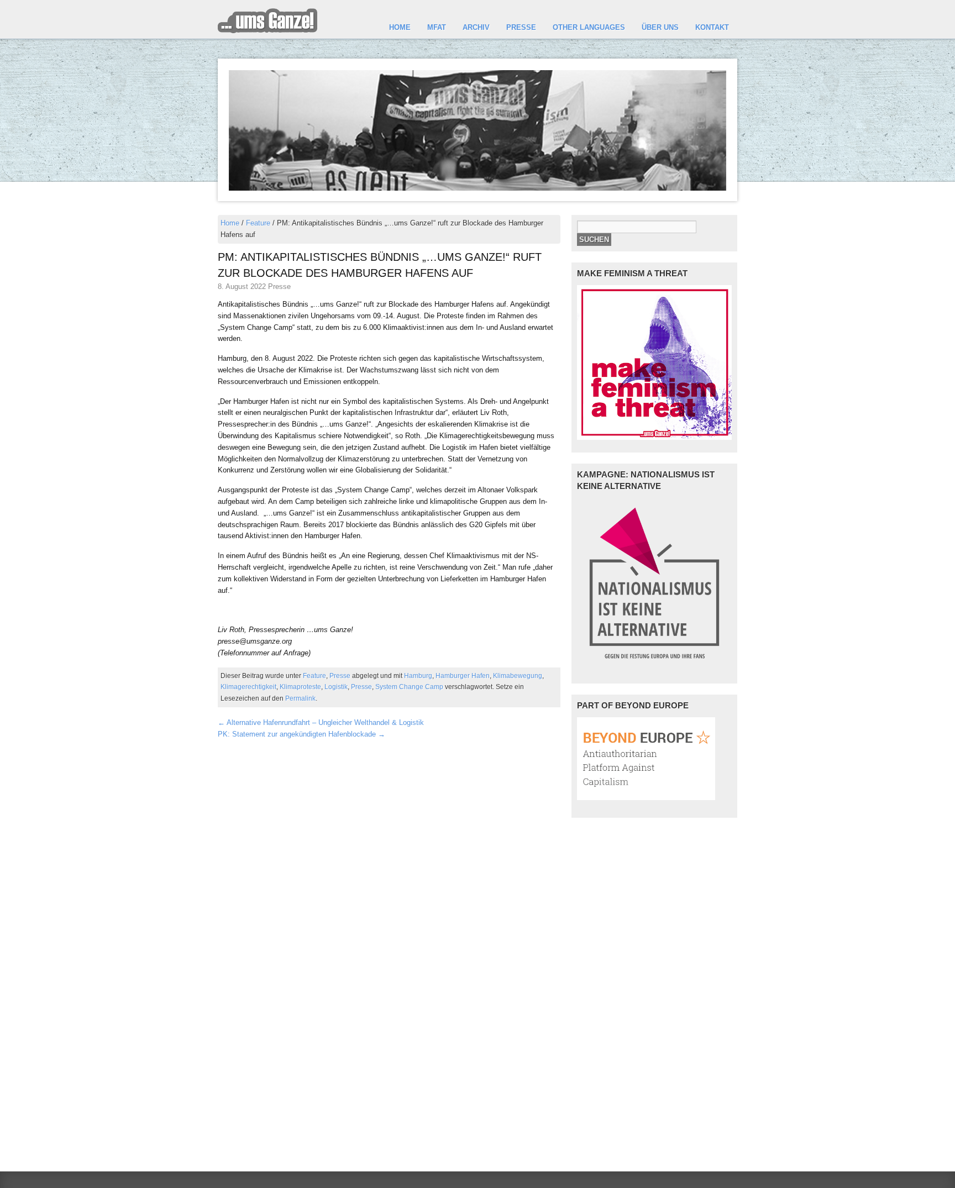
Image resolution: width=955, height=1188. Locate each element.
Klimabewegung (517, 675)
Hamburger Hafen (462, 675)
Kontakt (712, 27)
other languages (589, 27)
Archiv (476, 27)
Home (400, 27)
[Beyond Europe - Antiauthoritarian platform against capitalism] (646, 797)
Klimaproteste (300, 686)
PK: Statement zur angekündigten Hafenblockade (301, 734)
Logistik (336, 686)
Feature (258, 223)
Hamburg (418, 675)
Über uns (660, 27)
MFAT (436, 27)
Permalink (300, 698)
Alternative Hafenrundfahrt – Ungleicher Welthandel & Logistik (321, 722)
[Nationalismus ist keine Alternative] (654, 663)
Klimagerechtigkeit (248, 686)
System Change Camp (409, 686)
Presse (521, 27)
